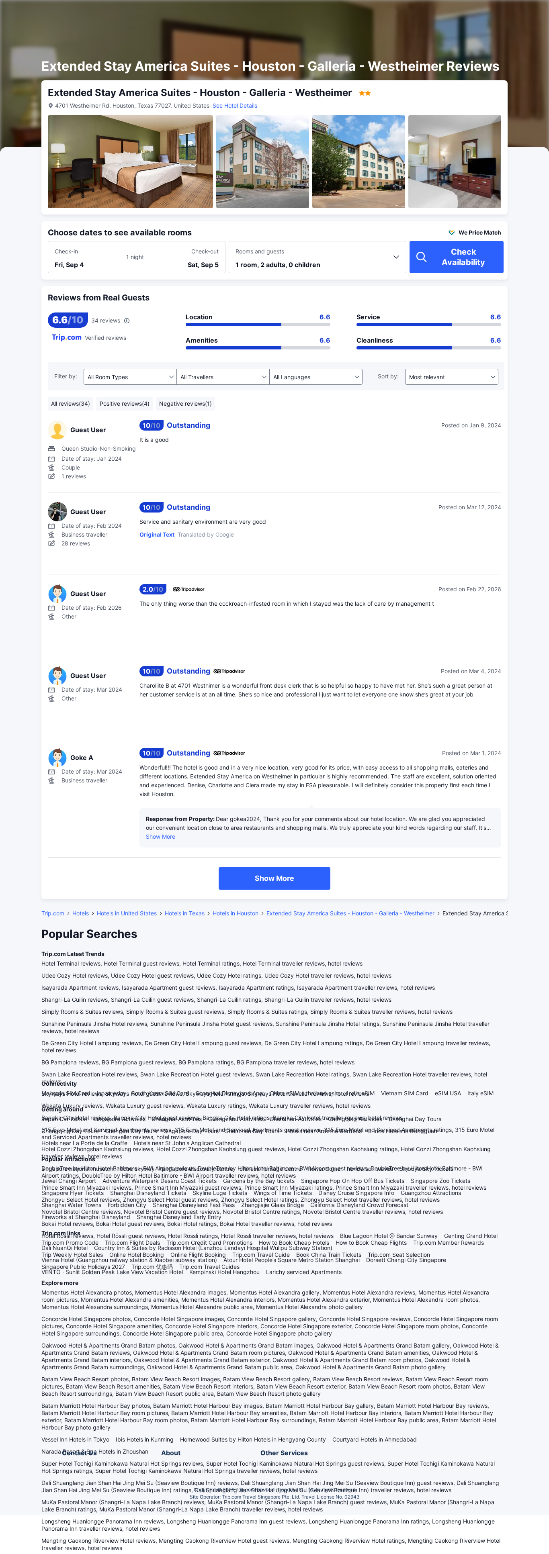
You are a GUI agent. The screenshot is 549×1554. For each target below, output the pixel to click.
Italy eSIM (480, 1093)
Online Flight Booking (198, 1254)
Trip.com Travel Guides (209, 1266)
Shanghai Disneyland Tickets (148, 1192)
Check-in (66, 251)
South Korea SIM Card (160, 1093)
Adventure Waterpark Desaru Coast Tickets (159, 1180)
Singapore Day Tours (191, 1130)
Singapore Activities (119, 1118)
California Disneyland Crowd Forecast (359, 1204)
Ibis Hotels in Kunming (145, 1439)
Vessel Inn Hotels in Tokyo (75, 1439)
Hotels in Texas (185, 913)
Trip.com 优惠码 (152, 1266)
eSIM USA (448, 1093)
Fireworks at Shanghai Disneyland (85, 1216)
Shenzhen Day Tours (252, 1130)
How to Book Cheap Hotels (294, 1242)
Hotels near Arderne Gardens (324, 1130)
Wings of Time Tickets (283, 1192)
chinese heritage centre (270, 1168)
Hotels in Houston (235, 913)
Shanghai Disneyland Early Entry (179, 1216)
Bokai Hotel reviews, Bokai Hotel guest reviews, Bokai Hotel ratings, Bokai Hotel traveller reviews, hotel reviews (186, 1223)
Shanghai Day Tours (415, 1118)
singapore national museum (77, 1168)
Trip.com (52, 913)
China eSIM (284, 1093)
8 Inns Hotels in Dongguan (402, 1130)
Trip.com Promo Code (69, 1242)
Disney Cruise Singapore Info (356, 1192)
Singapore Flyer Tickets (72, 1192)
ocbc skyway (137, 1168)
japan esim (111, 1093)
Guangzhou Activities (236, 1118)
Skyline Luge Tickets (220, 1192)
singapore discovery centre (197, 1168)
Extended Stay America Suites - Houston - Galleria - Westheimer (350, 913)
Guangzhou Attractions (431, 1192)
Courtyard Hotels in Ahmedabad (374, 1439)
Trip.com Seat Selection (399, 1254)
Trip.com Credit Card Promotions (209, 1242)
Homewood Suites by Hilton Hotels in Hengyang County (253, 1439)
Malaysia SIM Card (65, 1093)
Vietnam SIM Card (404, 1093)
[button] (480, 13)
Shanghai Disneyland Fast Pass (194, 1204)
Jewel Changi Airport (68, 1180)
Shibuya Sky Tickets (426, 1168)
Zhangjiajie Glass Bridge (272, 1204)
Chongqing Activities (355, 1118)
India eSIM (361, 1093)
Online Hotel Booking (136, 1254)
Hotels (80, 913)
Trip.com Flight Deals (132, 1242)
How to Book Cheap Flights (371, 1242)
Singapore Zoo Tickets (440, 1180)
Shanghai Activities (177, 1118)
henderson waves (370, 1168)
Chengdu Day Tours (131, 1130)
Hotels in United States (127, 913)
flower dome (324, 1168)
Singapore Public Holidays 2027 (83, 1266)
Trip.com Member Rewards (448, 1242)
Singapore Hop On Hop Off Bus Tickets (352, 1180)
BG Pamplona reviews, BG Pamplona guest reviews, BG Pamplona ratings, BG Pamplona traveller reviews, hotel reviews (197, 1062)
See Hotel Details (235, 105)
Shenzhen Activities (296, 1118)
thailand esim (323, 1093)
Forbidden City (127, 1204)
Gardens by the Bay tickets (259, 1180)
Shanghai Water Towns (71, 1204)
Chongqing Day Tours (69, 1130)
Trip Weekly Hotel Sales (72, 1254)
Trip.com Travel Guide (261, 1254)
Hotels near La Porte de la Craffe (84, 1142)
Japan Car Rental (64, 1118)
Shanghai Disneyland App (229, 1093)
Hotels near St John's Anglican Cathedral (187, 1142)
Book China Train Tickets (328, 1254)
